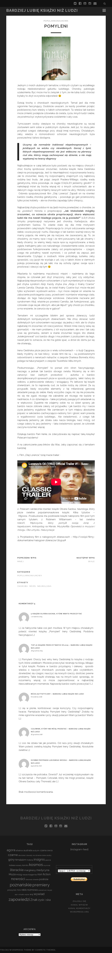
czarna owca (46, 850)
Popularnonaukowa (56, 21)
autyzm (36, 850)
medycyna (42, 870)
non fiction (43, 874)
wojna (26, 894)
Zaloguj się (79, 901)
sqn (16, 894)
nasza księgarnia (29, 875)
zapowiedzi (19, 899)
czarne (13, 855)
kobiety (19, 865)
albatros (19, 850)
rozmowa (32, 889)
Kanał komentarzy (79, 908)
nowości (18, 879)
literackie (17, 870)
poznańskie (21, 884)
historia (30, 860)
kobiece (12, 865)
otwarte (36, 879)
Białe (91, 561)
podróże (43, 879)
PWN (19, 890)
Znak (33, 900)
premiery (41, 885)
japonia (48, 860)
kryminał (46, 865)
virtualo (21, 894)
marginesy (30, 870)
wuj (31, 894)
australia (27, 850)
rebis (24, 889)
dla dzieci (22, 855)
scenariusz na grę (45, 890)
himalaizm (20, 859)
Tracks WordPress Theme (15, 950)
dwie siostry (46, 855)
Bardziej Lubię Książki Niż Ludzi (42, 10)
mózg (32, 586)
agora (11, 850)
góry (11, 859)
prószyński (11, 890)
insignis (39, 859)
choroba (22, 586)
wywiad (39, 894)
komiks (25, 865)
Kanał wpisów (79, 905)
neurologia (44, 586)
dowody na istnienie (34, 855)
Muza (12, 874)
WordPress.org (79, 912)
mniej (20, 561)
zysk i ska (44, 900)
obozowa (29, 879)
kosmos (36, 864)
